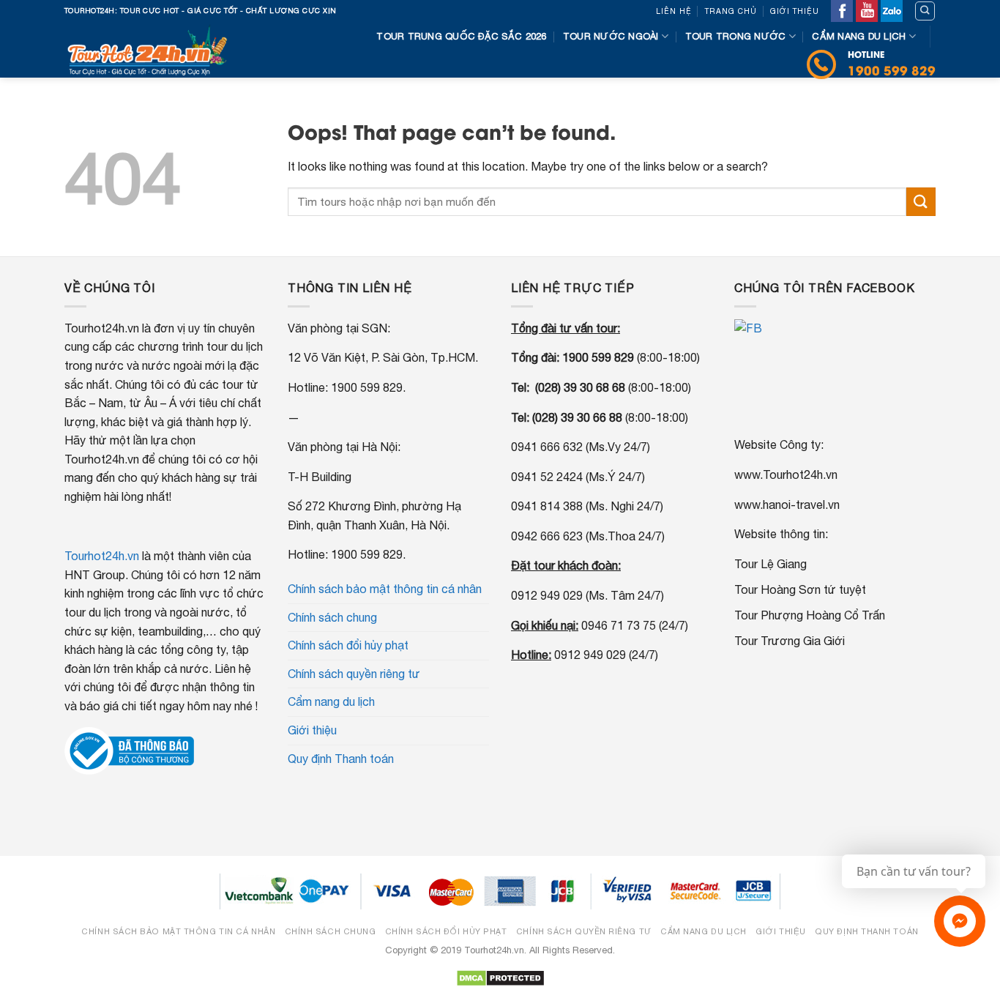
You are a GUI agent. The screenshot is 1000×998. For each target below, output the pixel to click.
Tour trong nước (735, 36)
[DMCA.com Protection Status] (500, 977)
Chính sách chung (332, 617)
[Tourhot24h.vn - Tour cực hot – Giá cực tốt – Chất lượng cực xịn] (151, 50)
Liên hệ (674, 11)
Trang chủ (731, 11)
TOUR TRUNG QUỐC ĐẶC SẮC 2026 (461, 36)
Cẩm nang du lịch (859, 36)
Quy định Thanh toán (341, 758)
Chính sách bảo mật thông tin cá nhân (385, 588)
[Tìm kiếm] (925, 11)
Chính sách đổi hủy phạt (348, 645)
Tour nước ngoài (611, 36)
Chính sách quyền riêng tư (354, 673)
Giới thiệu (794, 11)
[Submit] (921, 201)
